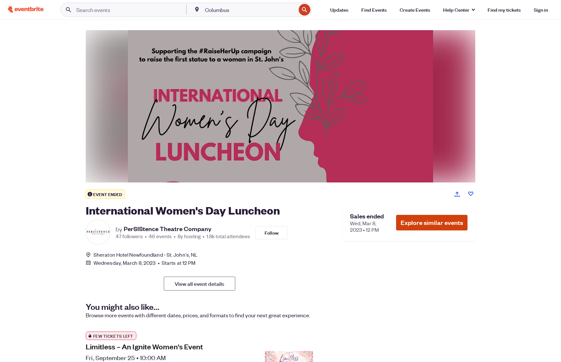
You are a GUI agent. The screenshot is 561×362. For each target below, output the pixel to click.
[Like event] (470, 193)
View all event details (199, 283)
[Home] (26, 9)
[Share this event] (457, 194)
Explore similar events (432, 222)
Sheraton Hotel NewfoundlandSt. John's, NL (145, 254)
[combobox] (250, 9)
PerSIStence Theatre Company (167, 229)
